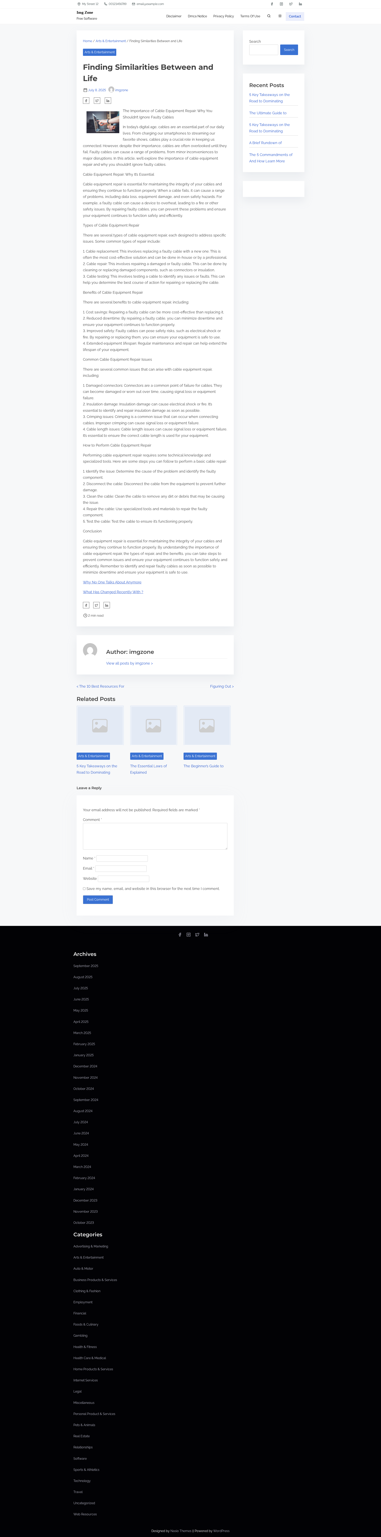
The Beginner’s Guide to (204, 766)
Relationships (83, 1447)
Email (88, 868)
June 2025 (81, 999)
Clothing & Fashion (86, 1291)
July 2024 (80, 1122)
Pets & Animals (84, 1425)
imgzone (121, 90)
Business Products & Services (95, 1280)
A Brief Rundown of (265, 143)
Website (90, 878)
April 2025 (81, 1022)
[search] (268, 16)
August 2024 (82, 1111)
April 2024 (81, 1156)
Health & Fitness (85, 1347)
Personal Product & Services (94, 1414)
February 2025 (84, 1044)
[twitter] (291, 4)
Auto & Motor (83, 1268)
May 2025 (80, 1010)
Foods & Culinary (85, 1324)
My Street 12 (89, 4)
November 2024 (85, 1078)
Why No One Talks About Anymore (112, 582)
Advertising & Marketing (90, 1246)
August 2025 (82, 977)
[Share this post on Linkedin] (108, 100)
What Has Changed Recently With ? (113, 592)
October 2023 (83, 1223)
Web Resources (85, 1514)
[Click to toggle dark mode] (280, 16)
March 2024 (82, 1167)
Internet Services (85, 1380)
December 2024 (85, 1066)
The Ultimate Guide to (268, 113)
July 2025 (80, 988)
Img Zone (85, 12)
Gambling (80, 1335)
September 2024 (85, 1100)
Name (89, 858)
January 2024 (83, 1189)
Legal (77, 1391)
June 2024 (81, 1133)
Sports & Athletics (86, 1470)
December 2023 (85, 1200)
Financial (79, 1313)
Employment (82, 1302)
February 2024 (84, 1178)
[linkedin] (300, 4)
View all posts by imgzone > (129, 663)
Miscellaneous (83, 1403)
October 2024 (83, 1089)
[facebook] (272, 4)
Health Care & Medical (89, 1358)
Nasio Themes (181, 1531)
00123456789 (117, 4)
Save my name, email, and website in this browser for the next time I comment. (153, 889)
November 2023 (85, 1211)
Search (255, 41)
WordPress (221, 1531)
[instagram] (281, 4)
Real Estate (81, 1436)
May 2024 (80, 1144)
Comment (92, 820)
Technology (82, 1481)
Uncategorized (84, 1503)
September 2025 (85, 966)
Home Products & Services (93, 1369)
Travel (78, 1492)
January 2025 (83, 1055)
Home (87, 41)
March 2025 (82, 1033)
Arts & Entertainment (111, 41)
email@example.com (150, 4)
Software (80, 1458)
